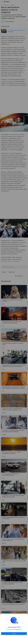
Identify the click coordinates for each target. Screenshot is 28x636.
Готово (14, 633)
